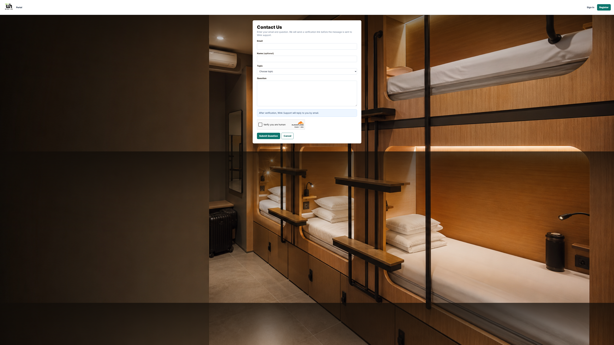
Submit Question (268, 135)
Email (260, 41)
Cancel (287, 135)
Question (261, 78)
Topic (260, 66)
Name (265, 53)
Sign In (590, 7)
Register (604, 7)
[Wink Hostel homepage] (9, 7)
